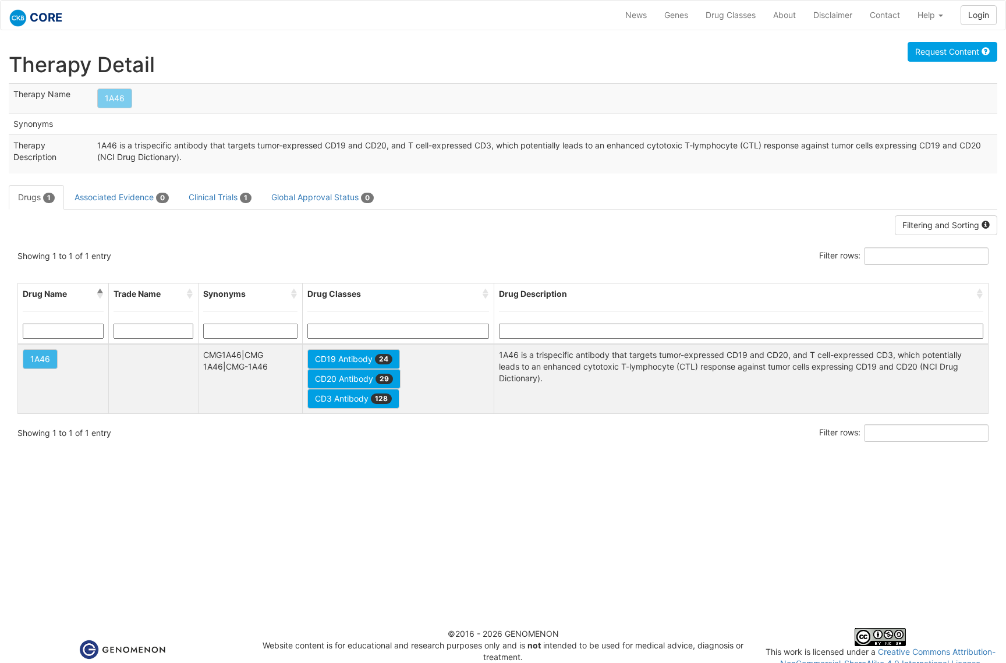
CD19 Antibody (351, 359)
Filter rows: (839, 255)
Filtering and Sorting (942, 225)
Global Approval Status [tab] (320, 197)
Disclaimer (832, 15)
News (636, 15)
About (784, 15)
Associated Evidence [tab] (120, 197)
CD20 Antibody (352, 379)
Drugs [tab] (34, 197)
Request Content (948, 51)
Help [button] (927, 15)
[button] (100, 294)
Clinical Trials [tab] (218, 197)
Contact (885, 15)
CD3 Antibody (351, 398)
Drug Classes (731, 15)
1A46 (115, 98)
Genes (676, 15)
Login (978, 15)
